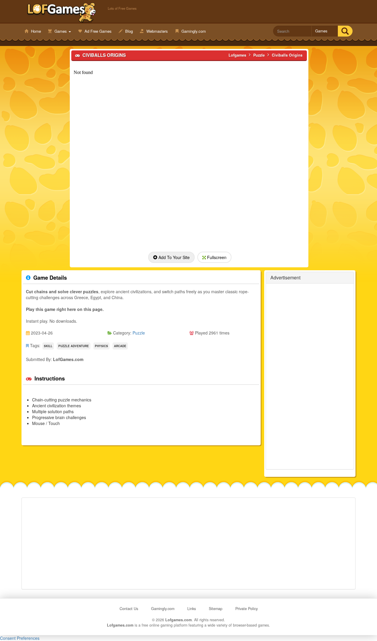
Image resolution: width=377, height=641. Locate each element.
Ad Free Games (97, 31)
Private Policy (246, 608)
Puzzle (139, 333)
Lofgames (61, 12)
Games (60, 31)
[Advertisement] (45, 138)
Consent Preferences (19, 638)
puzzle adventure (73, 346)
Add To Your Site (173, 257)
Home (35, 31)
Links (191, 608)
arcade (120, 346)
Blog (128, 31)
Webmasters (156, 31)
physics (101, 346)
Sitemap (215, 608)
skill (48, 346)
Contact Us (129, 608)
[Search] (345, 31)
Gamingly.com (193, 31)
